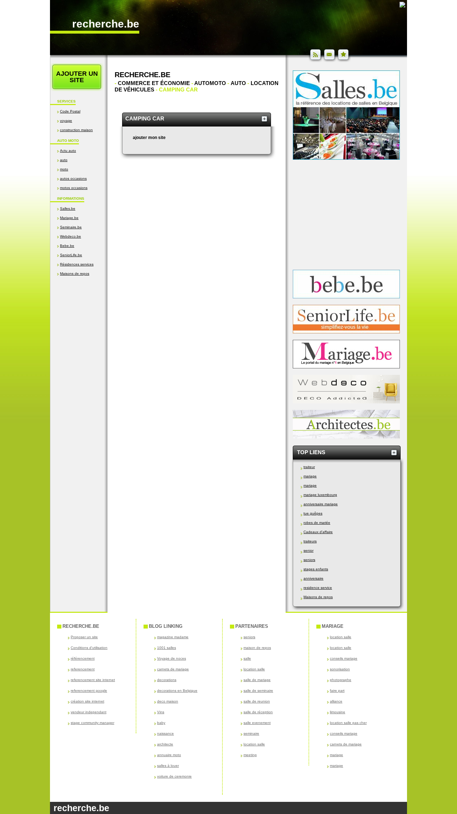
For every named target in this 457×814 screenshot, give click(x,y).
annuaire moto (169, 755)
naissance (165, 733)
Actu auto (68, 151)
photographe (340, 680)
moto (64, 169)
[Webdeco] (346, 401)
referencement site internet (93, 680)
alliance (336, 701)
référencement (83, 658)
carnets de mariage (173, 669)
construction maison (76, 130)
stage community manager (92, 723)
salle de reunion (256, 701)
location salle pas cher (348, 723)
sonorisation (340, 669)
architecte (165, 744)
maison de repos (257, 648)
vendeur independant (88, 712)
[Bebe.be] (346, 296)
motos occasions (73, 188)
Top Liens (311, 452)
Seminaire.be (71, 227)
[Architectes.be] (346, 437)
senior (308, 550)
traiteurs (310, 541)
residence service (317, 588)
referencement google (89, 691)
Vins (160, 712)
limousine (337, 712)
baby (161, 723)
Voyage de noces (171, 658)
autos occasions (73, 178)
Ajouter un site (77, 77)
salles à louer (168, 766)
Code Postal (70, 111)
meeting (250, 755)
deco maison (167, 701)
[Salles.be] (346, 158)
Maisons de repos (74, 274)
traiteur (309, 467)
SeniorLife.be (71, 255)
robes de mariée (316, 523)
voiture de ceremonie (174, 776)
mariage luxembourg (320, 495)
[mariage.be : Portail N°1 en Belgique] (346, 366)
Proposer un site (84, 637)
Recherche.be (142, 75)
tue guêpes (312, 513)
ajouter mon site (149, 137)
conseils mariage (343, 658)
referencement (83, 669)
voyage (66, 121)
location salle (254, 669)
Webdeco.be (70, 236)
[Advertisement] (78, 353)
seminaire (251, 733)
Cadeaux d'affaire (318, 532)
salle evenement (257, 723)
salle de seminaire (258, 691)
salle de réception (258, 712)
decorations (166, 680)
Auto (238, 83)
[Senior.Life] (346, 331)
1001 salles (166, 648)
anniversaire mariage (320, 504)
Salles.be (67, 208)
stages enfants (315, 569)
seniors (309, 560)
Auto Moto (68, 141)
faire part (337, 691)
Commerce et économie (154, 83)
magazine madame (173, 637)
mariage (310, 476)
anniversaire (313, 578)
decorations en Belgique (177, 691)
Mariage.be (69, 218)
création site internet (87, 701)
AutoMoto (210, 83)
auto (63, 160)
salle (247, 658)
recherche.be (105, 24)
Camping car (144, 118)
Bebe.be (67, 246)
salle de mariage (257, 680)
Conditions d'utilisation (89, 648)
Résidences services (77, 264)
